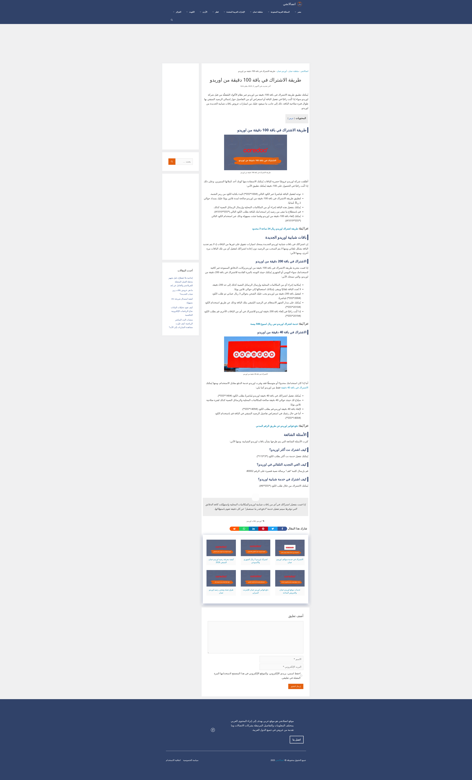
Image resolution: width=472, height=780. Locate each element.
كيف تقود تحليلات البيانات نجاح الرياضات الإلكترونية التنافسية (182, 311)
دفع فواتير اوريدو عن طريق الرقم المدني (277, 425)
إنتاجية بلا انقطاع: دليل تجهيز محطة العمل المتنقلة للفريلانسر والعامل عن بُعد (181, 282)
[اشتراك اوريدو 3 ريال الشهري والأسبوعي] (255, 553)
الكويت (192, 12)
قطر (217, 12)
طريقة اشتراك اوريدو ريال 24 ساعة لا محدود (275, 228)
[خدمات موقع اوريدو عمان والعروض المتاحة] (290, 584)
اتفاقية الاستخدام (173, 760)
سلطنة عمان (258, 12)
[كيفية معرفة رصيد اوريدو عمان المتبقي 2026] (221, 553)
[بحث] (171, 161)
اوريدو (259, 521)
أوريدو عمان (282, 71)
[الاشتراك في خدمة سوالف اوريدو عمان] (290, 553)
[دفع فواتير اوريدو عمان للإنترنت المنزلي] (255, 584)
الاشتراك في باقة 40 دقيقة (294, 387)
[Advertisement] (236, 42)
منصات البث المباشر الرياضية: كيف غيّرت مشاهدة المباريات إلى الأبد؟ (181, 323)
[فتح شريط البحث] (171, 20)
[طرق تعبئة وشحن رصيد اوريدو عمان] (221, 584)
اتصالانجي (289, 4)
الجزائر (178, 12)
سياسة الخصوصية (190, 760)
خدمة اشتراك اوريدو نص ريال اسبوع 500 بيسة (274, 323)
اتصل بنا (297, 739)
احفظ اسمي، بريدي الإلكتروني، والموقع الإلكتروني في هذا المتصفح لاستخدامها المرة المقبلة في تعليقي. (257, 675)
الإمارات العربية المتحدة (236, 12)
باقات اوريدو (251, 521)
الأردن (205, 12)
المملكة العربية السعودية (280, 12)
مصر (299, 12)
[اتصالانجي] (299, 4)
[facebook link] (213, 730)
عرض (291, 118)
